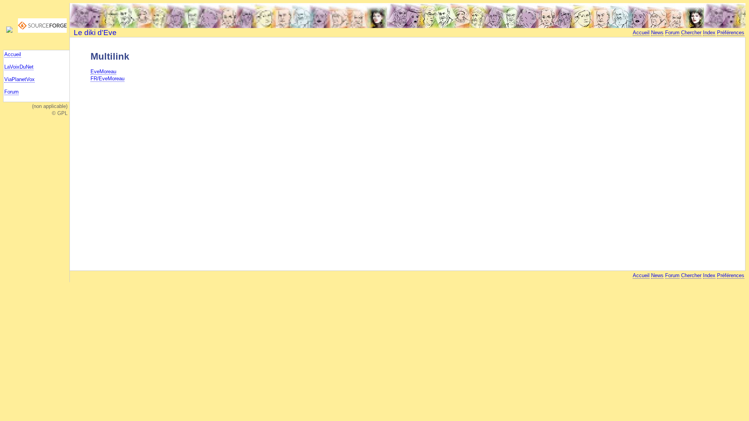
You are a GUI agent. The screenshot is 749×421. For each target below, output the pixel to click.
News (657, 32)
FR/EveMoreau (107, 78)
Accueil (12, 54)
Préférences (730, 32)
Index (709, 32)
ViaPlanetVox (19, 79)
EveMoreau (103, 71)
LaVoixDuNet (19, 67)
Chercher (691, 32)
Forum (11, 92)
